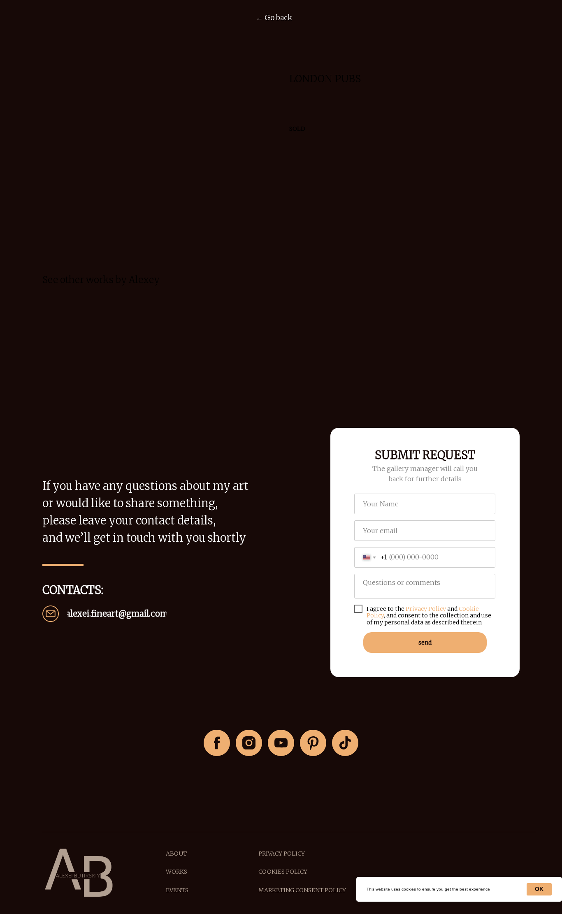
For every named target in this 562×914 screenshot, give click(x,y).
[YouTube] (281, 743)
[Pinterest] (313, 743)
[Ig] (249, 743)
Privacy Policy (426, 608)
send (425, 642)
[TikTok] (345, 743)
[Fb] (217, 743)
